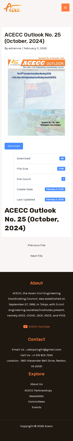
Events (36, 407)
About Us (36, 384)
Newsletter (36, 396)
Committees (36, 401)
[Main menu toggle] (65, 8)
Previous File (36, 245)
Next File (36, 255)
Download (14, 146)
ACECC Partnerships (38, 390)
